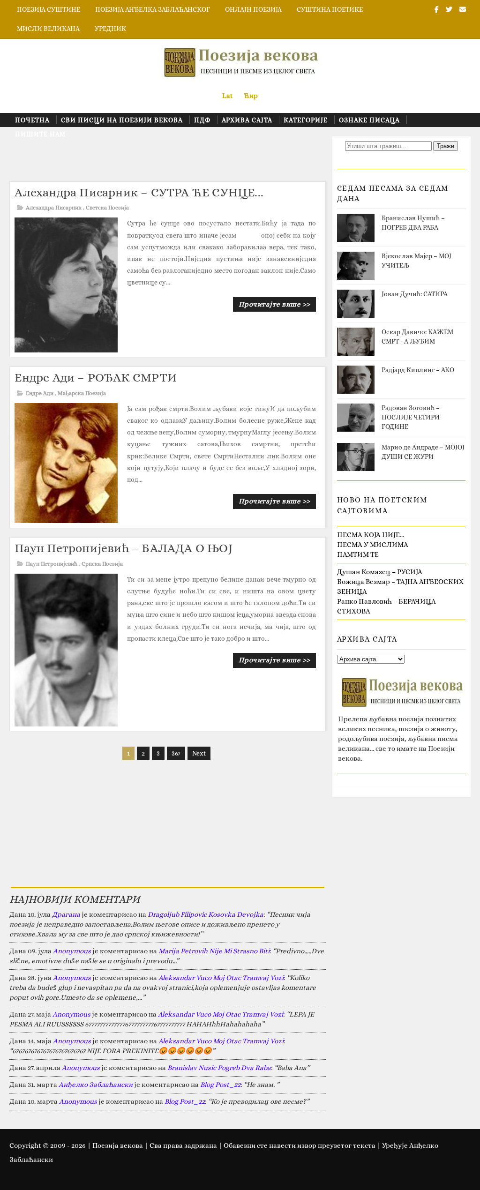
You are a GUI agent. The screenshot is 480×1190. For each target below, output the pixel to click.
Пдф (202, 120)
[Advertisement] (180, 157)
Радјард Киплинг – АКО (418, 370)
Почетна (32, 120)
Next (199, 753)
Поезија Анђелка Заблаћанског (152, 9)
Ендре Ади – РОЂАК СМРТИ (96, 377)
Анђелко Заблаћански (96, 1084)
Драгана (66, 914)
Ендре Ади (39, 393)
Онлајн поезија (253, 9)
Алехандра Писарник (54, 207)
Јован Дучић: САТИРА (415, 294)
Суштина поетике (330, 9)
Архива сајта (247, 120)
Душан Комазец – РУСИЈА (379, 572)
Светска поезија (107, 207)
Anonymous (72, 951)
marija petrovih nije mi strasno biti (214, 951)
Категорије (306, 120)
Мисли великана (48, 28)
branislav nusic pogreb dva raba (219, 1067)
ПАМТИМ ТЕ (358, 554)
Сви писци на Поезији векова (122, 120)
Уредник (110, 28)
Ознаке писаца (369, 120)
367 (176, 753)
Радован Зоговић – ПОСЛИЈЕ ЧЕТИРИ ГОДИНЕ (411, 417)
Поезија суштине (48, 9)
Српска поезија (102, 564)
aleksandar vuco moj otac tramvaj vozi (221, 977)
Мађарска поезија (82, 393)
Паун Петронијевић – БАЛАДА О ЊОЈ (123, 548)
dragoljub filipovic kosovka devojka (205, 914)
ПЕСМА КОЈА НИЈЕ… (370, 535)
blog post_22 (220, 1084)
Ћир (251, 95)
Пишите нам (40, 134)
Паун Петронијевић (51, 564)
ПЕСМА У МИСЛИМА (372, 544)
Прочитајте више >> (274, 304)
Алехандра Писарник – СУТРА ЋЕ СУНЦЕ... (139, 192)
